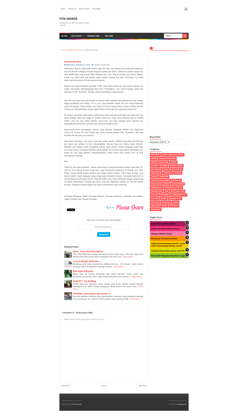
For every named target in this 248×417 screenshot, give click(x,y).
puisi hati (154, 195)
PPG (172, 191)
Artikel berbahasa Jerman (172, 155)
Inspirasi (177, 173)
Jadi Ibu (154, 177)
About (63, 9)
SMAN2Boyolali (175, 198)
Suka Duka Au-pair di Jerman (163, 224)
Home (65, 36)
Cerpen (173, 162)
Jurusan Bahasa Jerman (160, 180)
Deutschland (76, 36)
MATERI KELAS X (157, 187)
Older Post (142, 386)
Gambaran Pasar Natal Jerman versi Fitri (168, 251)
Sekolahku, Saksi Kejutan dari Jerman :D (91, 293)
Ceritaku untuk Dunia (102, 65)
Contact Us (72, 9)
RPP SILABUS (165, 195)
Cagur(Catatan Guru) (167, 158)
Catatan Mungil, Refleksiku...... (87, 261)
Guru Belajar (156, 173)
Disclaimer (96, 9)
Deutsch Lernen (176, 166)
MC (181, 187)
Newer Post (65, 386)
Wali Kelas (174, 206)
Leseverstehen (178, 184)
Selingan (154, 198)
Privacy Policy (84, 9)
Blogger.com (182, 404)
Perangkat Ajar (93, 36)
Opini (166, 191)
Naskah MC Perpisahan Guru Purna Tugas (168, 256)
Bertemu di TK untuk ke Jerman (164, 238)
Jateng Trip (163, 177)
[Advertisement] (169, 92)
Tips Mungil (166, 202)
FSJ (181, 169)
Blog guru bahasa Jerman (161, 234)
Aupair (153, 158)
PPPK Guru (180, 191)
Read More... (128, 256)
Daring (164, 166)
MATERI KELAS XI (171, 187)
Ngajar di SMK (156, 191)
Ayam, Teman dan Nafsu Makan (88, 251)
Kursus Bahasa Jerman (160, 184)
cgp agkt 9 (155, 166)
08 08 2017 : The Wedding (84, 281)
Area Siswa (109, 36)
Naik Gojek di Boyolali (83, 271)
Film (175, 169)
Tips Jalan (155, 202)
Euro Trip (168, 169)
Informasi (168, 173)
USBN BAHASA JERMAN (159, 206)
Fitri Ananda (68, 18)
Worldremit (156, 209)
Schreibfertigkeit (179, 195)
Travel (175, 202)
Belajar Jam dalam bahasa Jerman (165, 229)
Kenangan (177, 180)
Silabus (163, 198)
